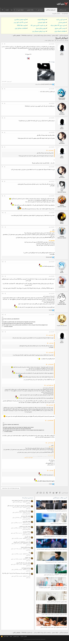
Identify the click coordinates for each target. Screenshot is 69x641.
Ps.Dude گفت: (50, 443)
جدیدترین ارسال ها (27, 498)
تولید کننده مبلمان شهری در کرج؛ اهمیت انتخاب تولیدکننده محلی (54, 627)
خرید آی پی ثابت (60, 20)
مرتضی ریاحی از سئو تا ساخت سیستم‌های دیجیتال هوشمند (55, 536)
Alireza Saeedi (61, 98)
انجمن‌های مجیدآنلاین (50, 10)
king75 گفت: (50, 352)
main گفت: (51, 343)
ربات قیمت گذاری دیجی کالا (38, 25)
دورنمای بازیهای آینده (26, 568)
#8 (2, 181)
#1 (2, 44)
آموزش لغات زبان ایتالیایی (24, 526)
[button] (36, 10)
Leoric (61, 286)
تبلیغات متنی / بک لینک (18, 10)
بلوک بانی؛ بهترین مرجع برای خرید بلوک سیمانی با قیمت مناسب (54, 614)
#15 (3, 314)
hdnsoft (62, 205)
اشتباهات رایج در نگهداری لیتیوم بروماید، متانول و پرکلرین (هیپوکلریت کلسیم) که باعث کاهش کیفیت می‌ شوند (53, 588)
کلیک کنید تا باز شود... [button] (28, 457)
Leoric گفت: (50, 405)
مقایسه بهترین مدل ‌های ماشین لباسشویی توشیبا (57, 602)
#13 (3, 276)
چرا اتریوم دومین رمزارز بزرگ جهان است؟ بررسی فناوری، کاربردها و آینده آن (52, 549)
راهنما (11, 636)
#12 (3, 261)
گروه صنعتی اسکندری (20, 20)
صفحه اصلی (6, 636)
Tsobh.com (62, 303)
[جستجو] (2, 10)
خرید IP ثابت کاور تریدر (20, 22)
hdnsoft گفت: (50, 364)
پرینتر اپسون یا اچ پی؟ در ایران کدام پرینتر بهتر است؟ (56, 562)
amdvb (61, 113)
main (62, 191)
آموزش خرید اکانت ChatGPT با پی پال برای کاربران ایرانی (55, 575)
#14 (3, 293)
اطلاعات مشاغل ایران (20, 28)
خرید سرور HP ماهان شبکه (58, 25)
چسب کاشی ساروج (60, 28)
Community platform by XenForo (34, 639)
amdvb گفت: (50, 150)
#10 (3, 212)
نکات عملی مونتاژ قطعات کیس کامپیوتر (22, 542)
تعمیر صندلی (61, 22)
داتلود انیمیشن (42, 22)
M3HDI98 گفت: (50, 420)
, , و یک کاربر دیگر (43, 84)
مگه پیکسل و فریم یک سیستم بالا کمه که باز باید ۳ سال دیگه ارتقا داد (16, 574)
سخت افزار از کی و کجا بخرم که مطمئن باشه (21, 500)
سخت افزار (28, 503)
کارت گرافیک (27, 558)
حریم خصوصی (16, 636)
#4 (2, 118)
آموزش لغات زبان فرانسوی (24, 511)
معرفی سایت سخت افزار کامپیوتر (23, 563)
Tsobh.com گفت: (49, 385)
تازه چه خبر (40, 10)
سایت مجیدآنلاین (62, 10)
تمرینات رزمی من (26, 532)
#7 (2, 167)
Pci (29, 552)
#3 (2, 103)
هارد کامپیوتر (27, 537)
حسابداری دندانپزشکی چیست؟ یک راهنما (59, 523)
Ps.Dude (62, 236)
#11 (3, 227)
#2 (2, 89)
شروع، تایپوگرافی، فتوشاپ (49, 40)
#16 (3, 332)
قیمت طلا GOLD (21, 25)
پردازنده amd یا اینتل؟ (25, 547)
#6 (2, 147)
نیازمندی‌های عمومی (26, 514)
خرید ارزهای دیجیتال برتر (39, 31)
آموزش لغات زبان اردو (25, 516)
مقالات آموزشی (30, 10)
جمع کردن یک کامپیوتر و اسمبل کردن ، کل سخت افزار (18, 506)
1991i (66, 40)
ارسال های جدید (65, 13)
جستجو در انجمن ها (56, 13)
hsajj (62, 271)
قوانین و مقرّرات (23, 636)
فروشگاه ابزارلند (41, 20)
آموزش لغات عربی (26, 521)
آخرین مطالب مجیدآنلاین (60, 498)
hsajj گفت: (51, 470)
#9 (2, 196)
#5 (2, 132)
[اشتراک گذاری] (5, 44)
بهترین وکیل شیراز (41, 28)
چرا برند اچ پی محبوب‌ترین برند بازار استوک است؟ (57, 511)
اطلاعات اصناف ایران (60, 31)
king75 (61, 222)
